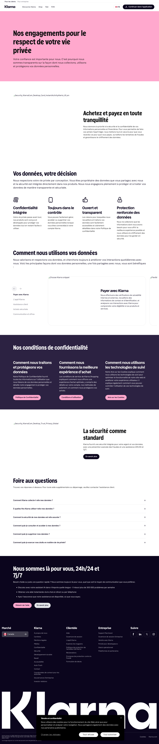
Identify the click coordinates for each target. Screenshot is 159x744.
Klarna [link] (38, 628)
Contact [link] (37, 669)
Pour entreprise (22, 2)
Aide (53, 7)
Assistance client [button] (20, 304)
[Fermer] (121, 717)
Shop (40, 7)
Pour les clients (10, 2)
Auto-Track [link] (38, 665)
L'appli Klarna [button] (19, 299)
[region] (80, 727)
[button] (117, 6)
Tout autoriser (110, 734)
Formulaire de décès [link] (74, 662)
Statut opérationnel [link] (105, 647)
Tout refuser (88, 734)
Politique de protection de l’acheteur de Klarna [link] (76, 648)
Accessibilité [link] (39, 662)
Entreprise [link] (104, 628)
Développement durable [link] (43, 655)
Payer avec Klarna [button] (21, 294)
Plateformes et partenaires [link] (108, 651)
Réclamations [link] (71, 653)
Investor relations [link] (40, 681)
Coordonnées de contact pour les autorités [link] (46, 673)
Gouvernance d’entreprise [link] (44, 678)
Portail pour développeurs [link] (108, 644)
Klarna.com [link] (153, 737)
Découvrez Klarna (29, 7)
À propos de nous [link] (40, 633)
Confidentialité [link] (39, 647)
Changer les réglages (51, 735)
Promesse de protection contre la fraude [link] (78, 657)
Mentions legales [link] (40, 640)
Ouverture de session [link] (74, 637)
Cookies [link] (143, 737)
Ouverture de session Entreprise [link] (110, 637)
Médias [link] (36, 644)
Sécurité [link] (37, 651)
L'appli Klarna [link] (71, 640)
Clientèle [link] (71, 628)
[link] (133, 634)
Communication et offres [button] (24, 314)
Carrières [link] (37, 637)
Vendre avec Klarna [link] (105, 640)
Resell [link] (36, 658)
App (46, 7)
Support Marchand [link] (105, 633)
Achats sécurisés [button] (20, 309)
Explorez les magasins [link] (74, 644)
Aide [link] (68, 633)
